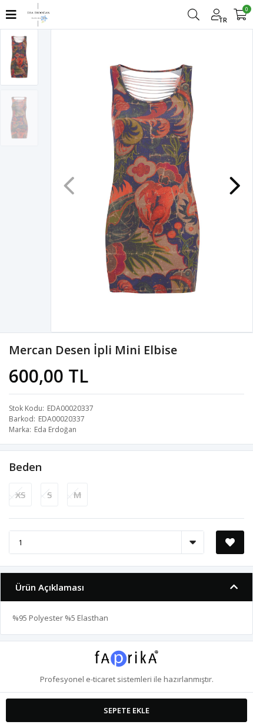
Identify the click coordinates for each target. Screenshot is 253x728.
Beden (25, 467)
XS (20, 494)
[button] (235, 180)
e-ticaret (100, 679)
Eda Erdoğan (55, 429)
